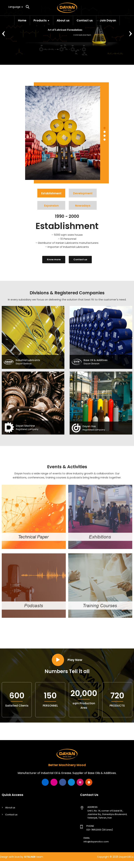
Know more (54, 259)
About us (63, 20)
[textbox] (15, 6)
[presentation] (3, 32)
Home (22, 20)
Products (40, 20)
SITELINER (30, 857)
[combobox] (15, 6)
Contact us (85, 20)
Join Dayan (108, 20)
